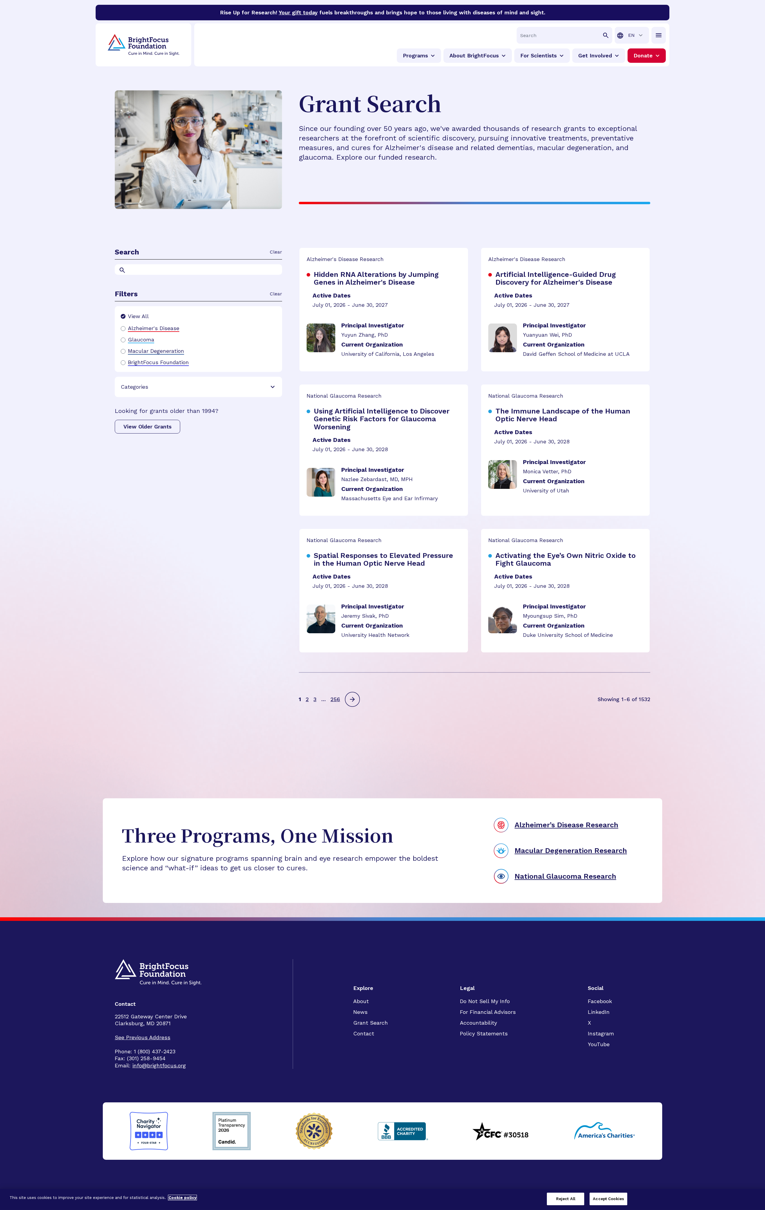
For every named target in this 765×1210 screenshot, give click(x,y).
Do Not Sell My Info (485, 1001)
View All (138, 316)
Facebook (600, 1001)
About (361, 1001)
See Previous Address (142, 1037)
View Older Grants (147, 426)
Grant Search (370, 1023)
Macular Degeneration (156, 351)
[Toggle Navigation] (658, 35)
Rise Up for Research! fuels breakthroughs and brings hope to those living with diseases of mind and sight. (382, 12)
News (360, 1012)
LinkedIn (599, 1012)
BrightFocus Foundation (158, 362)
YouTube (599, 1044)
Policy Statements (484, 1033)
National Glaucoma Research (565, 876)
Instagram (601, 1033)
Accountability (478, 1023)
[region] (382, 1199)
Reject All (565, 1199)
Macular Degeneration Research (571, 850)
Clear (276, 252)
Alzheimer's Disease (153, 328)
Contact (363, 1033)
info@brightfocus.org (159, 1065)
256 (335, 699)
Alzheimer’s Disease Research (566, 825)
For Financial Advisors (488, 1012)
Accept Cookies (608, 1199)
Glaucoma (141, 340)
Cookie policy (182, 1197)
